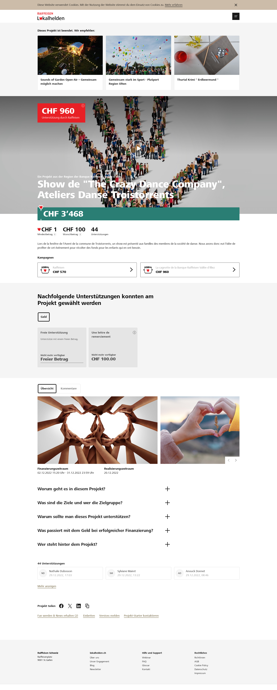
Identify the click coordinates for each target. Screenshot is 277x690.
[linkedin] (79, 606)
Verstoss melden (109, 615)
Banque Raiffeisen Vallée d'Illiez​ (100, 176)
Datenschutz (200, 669)
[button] (235, 16)
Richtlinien (199, 657)
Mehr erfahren (174, 5)
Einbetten (89, 615)
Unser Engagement (99, 661)
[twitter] (70, 606)
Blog (92, 665)
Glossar (146, 665)
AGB (196, 661)
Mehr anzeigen (47, 586)
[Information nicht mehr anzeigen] (235, 5)
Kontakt (146, 669)
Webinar (146, 657)
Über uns (94, 657)
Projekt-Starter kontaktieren (141, 615)
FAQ (144, 661)
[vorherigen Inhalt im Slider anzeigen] (235, 460)
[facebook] (61, 606)
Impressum (200, 673)
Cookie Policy (201, 665)
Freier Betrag (54, 359)
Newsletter (95, 669)
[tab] (44, 317)
